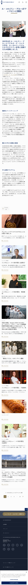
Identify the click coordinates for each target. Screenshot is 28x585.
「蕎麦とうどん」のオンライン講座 (12, 358)
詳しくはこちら (5, 240)
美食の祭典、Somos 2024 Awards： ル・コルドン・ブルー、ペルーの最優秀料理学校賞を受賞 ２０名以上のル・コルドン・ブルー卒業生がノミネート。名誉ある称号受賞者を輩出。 (14, 326)
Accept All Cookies (14, 583)
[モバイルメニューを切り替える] (26, 2)
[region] (14, 577)
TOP (26, 509)
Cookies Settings (14, 579)
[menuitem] (19, 2)
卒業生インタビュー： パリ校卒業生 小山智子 (13, 442)
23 (20, 496)
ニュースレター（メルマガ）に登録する (14, 514)
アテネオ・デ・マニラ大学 (9, 75)
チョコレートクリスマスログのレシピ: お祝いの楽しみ (13, 232)
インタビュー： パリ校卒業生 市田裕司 (13, 292)
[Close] (26, 572)
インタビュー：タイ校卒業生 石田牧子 (13, 262)
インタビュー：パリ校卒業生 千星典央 (14, 388)
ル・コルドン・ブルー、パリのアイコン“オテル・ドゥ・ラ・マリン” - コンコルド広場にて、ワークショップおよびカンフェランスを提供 (14, 474)
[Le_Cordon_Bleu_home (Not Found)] (7, 2)
